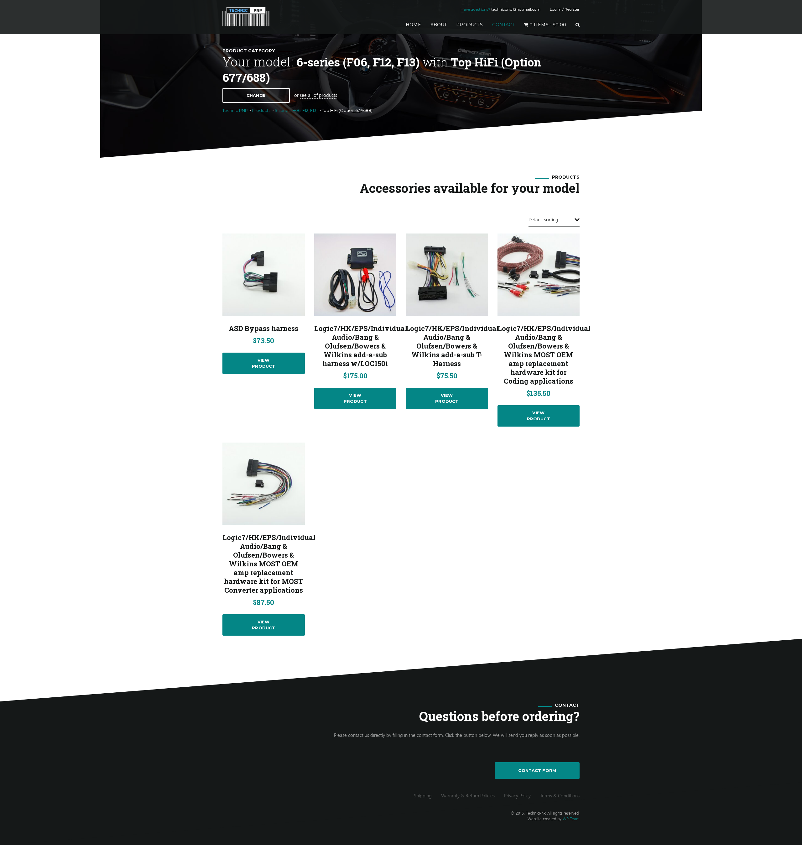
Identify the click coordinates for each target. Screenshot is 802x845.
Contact (503, 25)
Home (416, 25)
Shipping (423, 795)
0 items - (547, 25)
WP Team (571, 818)
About (438, 25)
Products (469, 25)
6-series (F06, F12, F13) (358, 62)
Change (256, 95)
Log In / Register (565, 9)
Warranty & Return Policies (468, 795)
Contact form (537, 770)
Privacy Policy (517, 795)
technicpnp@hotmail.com (515, 9)
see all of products (318, 95)
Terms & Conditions (560, 795)
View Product (263, 363)
